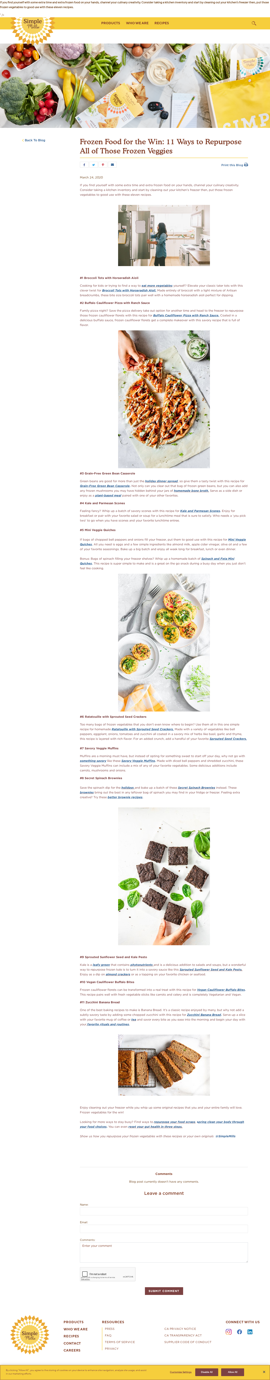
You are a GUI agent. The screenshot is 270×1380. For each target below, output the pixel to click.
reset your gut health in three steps (155, 1126)
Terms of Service (120, 1342)
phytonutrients (142, 965)
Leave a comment (164, 1193)
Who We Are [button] (137, 23)
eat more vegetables (157, 285)
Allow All (232, 1372)
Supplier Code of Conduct (187, 1342)
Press (110, 1329)
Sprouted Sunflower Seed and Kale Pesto (211, 969)
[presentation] (29, 1334)
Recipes (161, 23)
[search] (254, 23)
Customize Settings (181, 1372)
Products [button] (110, 23)
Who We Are (76, 1329)
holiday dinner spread (161, 481)
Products (74, 1322)
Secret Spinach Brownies (196, 787)
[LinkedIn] (250, 1332)
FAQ (108, 1336)
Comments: (87, 1240)
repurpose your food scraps (174, 1122)
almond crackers (118, 974)
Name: (84, 1205)
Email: (84, 1222)
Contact (72, 1344)
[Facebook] (239, 1332)
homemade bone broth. (191, 490)
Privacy (112, 1349)
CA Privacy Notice (180, 1329)
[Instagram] (229, 1332)
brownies (87, 792)
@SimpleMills (225, 1136)
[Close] (264, 1372)
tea (133, 1019)
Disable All (207, 1372)
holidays (128, 787)
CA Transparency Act (183, 1336)
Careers (72, 1351)
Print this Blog (232, 165)
